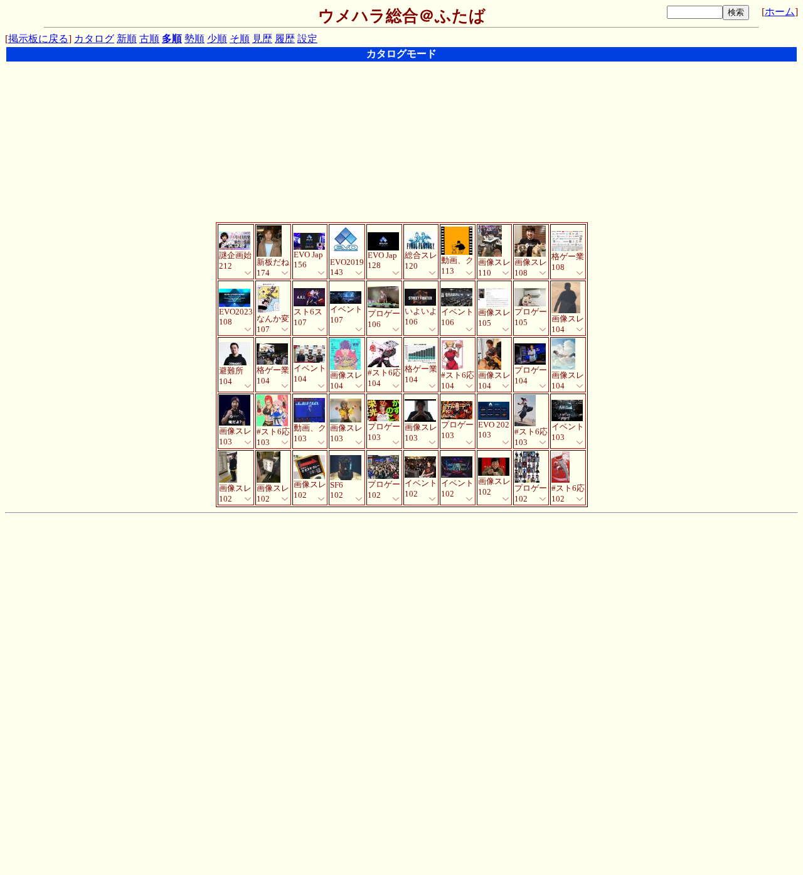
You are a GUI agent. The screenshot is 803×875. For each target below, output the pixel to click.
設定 (307, 38)
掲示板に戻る (38, 38)
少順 (217, 38)
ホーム (780, 11)
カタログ (94, 38)
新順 (127, 38)
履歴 (285, 38)
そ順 (240, 38)
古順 (149, 38)
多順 (172, 38)
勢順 (194, 38)
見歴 (262, 38)
